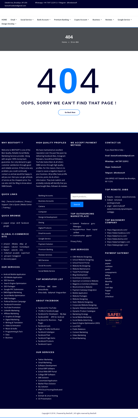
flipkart (6, 250)
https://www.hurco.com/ (117, 236)
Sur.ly (117, 322)
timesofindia (43, 289)
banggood (16, 256)
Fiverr (88, 229)
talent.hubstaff (119, 206)
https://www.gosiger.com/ (117, 245)
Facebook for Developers (48, 314)
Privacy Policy (76, 241)
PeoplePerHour (79, 229)
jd (26, 244)
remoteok (118, 200)
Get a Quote (15, 204)
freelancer (85, 223)
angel (109, 206)
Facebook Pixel (44, 335)
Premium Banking (61, 20)
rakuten (15, 247)
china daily (42, 292)
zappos (6, 247)
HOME (4, 20)
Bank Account (43, 20)
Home (64, 42)
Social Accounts (44, 265)
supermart (25, 253)
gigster (89, 235)
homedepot (24, 247)
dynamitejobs (126, 209)
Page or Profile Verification (49, 329)
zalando (14, 250)
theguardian (61, 292)
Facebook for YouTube (47, 308)
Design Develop (8, 24)
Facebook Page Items (46, 338)
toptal (94, 229)
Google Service (124, 20)
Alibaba (15, 244)
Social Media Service (46, 271)
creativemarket (79, 235)
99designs (77, 226)
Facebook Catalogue (46, 332)
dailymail (51, 292)
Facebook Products (46, 341)
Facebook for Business (47, 320)
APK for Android (57, 317)
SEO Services (43, 260)
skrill (18, 223)
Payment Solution (45, 244)
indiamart (8, 253)
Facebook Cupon (45, 344)
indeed (110, 200)
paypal (6, 223)
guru (93, 223)
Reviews (109, 20)
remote (118, 197)
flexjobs (110, 197)
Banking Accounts (45, 195)
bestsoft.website (114, 317)
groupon (8, 256)
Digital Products (45, 228)
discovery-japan (10, 259)
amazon (7, 244)
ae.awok (16, 253)
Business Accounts (46, 201)
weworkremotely (129, 197)
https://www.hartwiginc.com (118, 242)
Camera (41, 206)
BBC (49, 286)
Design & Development (47, 217)
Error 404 (74, 42)
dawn (54, 286)
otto (21, 250)
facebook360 (43, 317)
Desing (41, 222)
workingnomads (113, 203)
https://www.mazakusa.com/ (118, 233)
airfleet (76, 232)
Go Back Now (70, 112)
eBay (21, 244)
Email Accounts (44, 233)
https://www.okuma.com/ (117, 239)
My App (63, 314)
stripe (12, 223)
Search (77, 204)
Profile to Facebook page (48, 311)
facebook (25, 223)
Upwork (76, 223)
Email (13, 20)
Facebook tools (44, 326)
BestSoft (69, 413)
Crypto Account (81, 20)
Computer (42, 212)
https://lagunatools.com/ (117, 230)
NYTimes (41, 286)
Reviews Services (45, 255)
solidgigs (110, 212)
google (6, 226)
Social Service (26, 20)
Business (96, 20)
